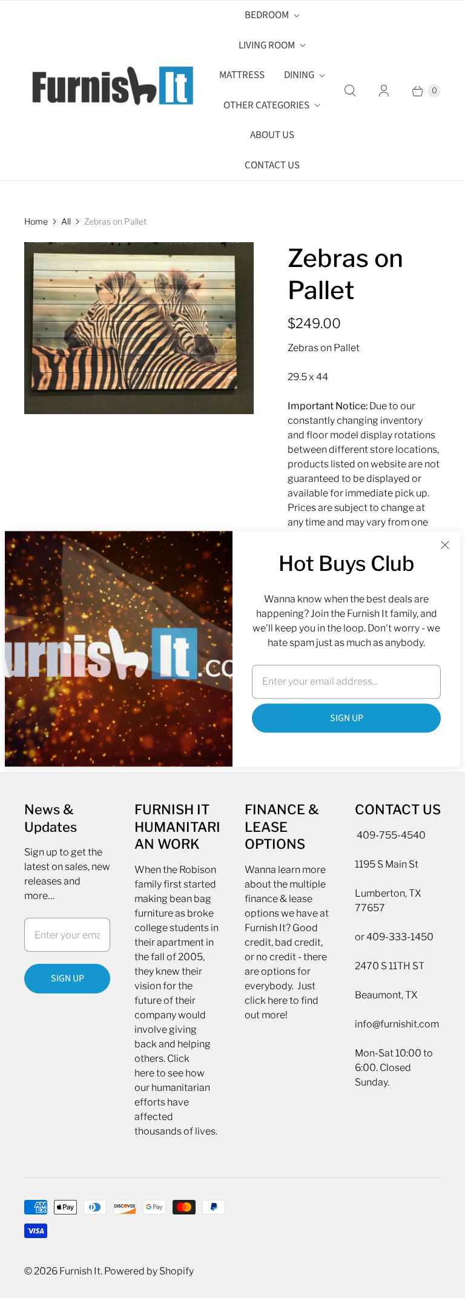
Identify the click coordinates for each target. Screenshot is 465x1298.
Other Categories (266, 105)
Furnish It (80, 1271)
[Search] (350, 90)
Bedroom (267, 15)
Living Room (267, 45)
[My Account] (384, 90)
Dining (299, 75)
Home (36, 221)
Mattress (242, 75)
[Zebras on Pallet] (139, 328)
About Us (272, 135)
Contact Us (272, 165)
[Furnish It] (109, 91)
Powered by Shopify (149, 1271)
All (66, 221)
